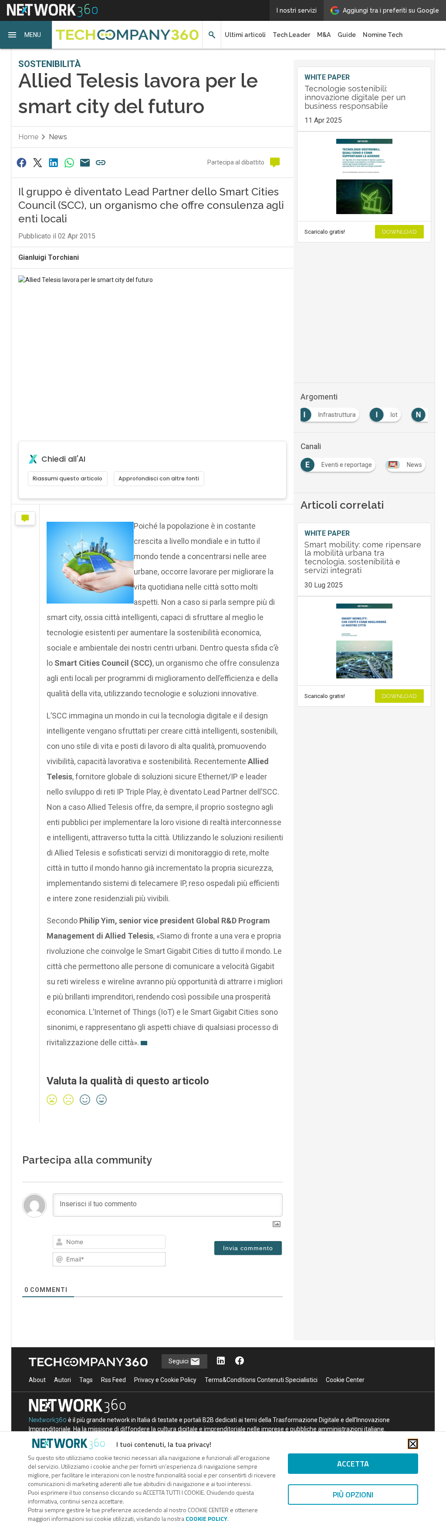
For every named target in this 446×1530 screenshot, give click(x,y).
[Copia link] (101, 162)
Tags (86, 1379)
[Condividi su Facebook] (22, 162)
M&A (324, 34)
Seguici (179, 1361)
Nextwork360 (48, 1419)
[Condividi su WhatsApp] (69, 162)
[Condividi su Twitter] (37, 162)
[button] (26, 35)
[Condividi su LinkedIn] (53, 162)
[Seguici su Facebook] (239, 1361)
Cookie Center (345, 1379)
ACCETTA (353, 1464)
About (37, 1379)
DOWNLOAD (399, 231)
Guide (347, 34)
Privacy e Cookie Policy (165, 1379)
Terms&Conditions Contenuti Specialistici (261, 1379)
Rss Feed (113, 1379)
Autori (62, 1379)
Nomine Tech (382, 34)
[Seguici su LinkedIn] (221, 1361)
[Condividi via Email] (85, 162)
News (58, 137)
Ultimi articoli (245, 34)
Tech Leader (291, 34)
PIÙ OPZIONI (353, 1494)
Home (28, 137)
